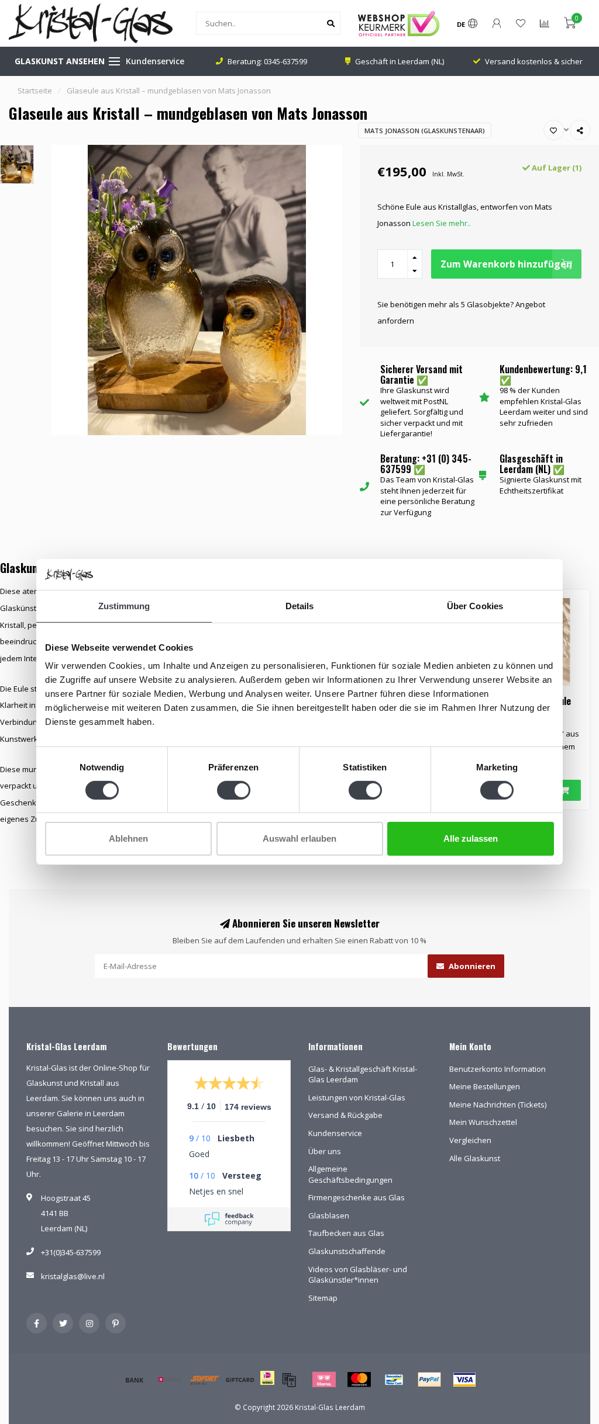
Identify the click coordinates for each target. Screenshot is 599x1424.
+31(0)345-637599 (71, 1252)
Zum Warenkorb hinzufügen (506, 264)
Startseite (35, 90)
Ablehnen (128, 838)
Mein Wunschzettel (483, 1122)
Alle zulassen (470, 838)
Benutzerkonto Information (497, 1069)
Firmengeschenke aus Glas (356, 1197)
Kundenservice (155, 61)
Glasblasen (328, 1215)
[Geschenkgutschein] (239, 1379)
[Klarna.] (324, 1379)
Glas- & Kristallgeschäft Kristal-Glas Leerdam (362, 1074)
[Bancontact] (394, 1379)
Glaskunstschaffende (346, 1251)
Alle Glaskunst (474, 1158)
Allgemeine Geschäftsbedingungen (350, 1174)
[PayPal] (429, 1379)
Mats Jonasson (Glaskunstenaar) (424, 130)
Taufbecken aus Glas (346, 1233)
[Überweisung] (134, 1379)
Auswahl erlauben (299, 838)
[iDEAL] (267, 1385)
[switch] (233, 790)
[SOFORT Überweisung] (204, 1379)
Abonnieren (471, 966)
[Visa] (464, 1379)
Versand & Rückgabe (345, 1115)
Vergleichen (470, 1140)
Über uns (324, 1151)
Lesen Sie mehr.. (441, 223)
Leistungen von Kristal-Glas (356, 1097)
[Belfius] (169, 1379)
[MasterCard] (359, 1379)
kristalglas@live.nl (73, 1276)
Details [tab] (299, 605)
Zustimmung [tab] (124, 605)
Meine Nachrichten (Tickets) (497, 1104)
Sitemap (323, 1298)
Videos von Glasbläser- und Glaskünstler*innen (357, 1275)
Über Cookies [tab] (475, 605)
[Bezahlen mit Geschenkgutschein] (289, 1379)
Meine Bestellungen (484, 1086)
